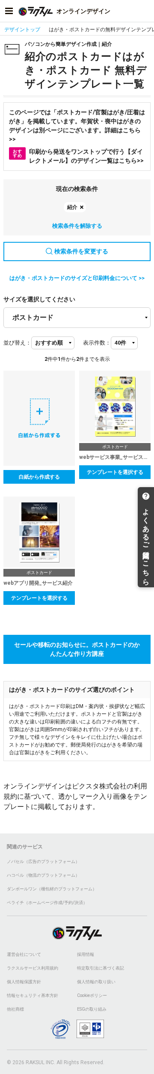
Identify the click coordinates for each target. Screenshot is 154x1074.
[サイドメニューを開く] (9, 11)
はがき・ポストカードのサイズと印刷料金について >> (77, 278)
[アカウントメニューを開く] (145, 11)
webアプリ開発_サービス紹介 (38, 583)
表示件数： (97, 342)
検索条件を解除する (77, 226)
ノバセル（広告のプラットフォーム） (43, 861)
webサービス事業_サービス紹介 (115, 457)
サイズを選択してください (39, 299)
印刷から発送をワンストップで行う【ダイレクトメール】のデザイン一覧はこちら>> (78, 156)
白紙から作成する (39, 477)
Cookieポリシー (92, 995)
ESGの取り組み (92, 1009)
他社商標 (15, 1009)
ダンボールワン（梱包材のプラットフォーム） (52, 889)
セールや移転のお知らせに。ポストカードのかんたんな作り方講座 (77, 649)
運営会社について (24, 954)
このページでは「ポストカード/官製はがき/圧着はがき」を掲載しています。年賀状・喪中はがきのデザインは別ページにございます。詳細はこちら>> (77, 126)
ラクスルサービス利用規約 (32, 968)
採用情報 (85, 954)
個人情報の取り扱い (96, 981)
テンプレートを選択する (115, 472)
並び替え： (17, 342)
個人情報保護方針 (24, 981)
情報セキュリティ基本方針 (32, 995)
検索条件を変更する (81, 251)
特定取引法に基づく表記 (100, 968)
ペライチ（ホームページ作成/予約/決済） (47, 902)
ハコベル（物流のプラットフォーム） (43, 875)
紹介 (72, 207)
